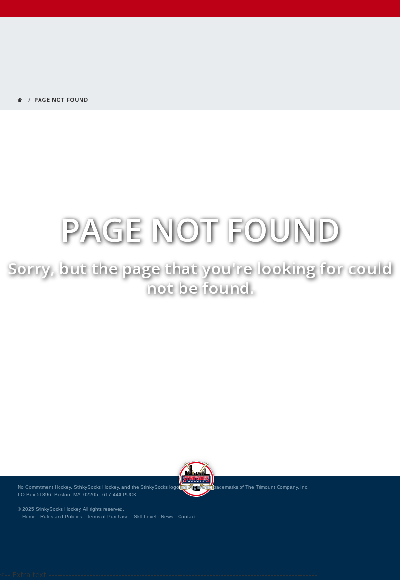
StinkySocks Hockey (196, 476)
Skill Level (145, 516)
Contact (187, 516)
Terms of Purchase (108, 516)
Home (29, 516)
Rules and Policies (61, 516)
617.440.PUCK (119, 494)
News (167, 516)
